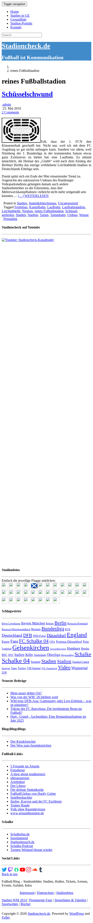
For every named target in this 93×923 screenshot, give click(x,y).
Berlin (60, 623)
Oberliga (53, 655)
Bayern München (33, 623)
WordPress (76, 913)
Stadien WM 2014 (14, 900)
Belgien (50, 623)
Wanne (84, 215)
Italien (19, 655)
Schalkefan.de (20, 834)
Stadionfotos (64, 893)
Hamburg (73, 648)
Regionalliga (67, 655)
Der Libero (18, 786)
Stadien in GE (20, 15)
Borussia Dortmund (77, 623)
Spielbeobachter (21, 797)
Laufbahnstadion (73, 207)
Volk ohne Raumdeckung (27, 809)
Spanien (35, 662)
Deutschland (12, 635)
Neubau (27, 211)
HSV (11, 655)
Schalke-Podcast (21, 846)
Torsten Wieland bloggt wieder (31, 850)
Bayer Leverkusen (11, 623)
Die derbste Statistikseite (27, 790)
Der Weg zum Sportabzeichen (30, 745)
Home (14, 11)
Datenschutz (45, 893)
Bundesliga (53, 628)
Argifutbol (17, 782)
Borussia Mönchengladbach (16, 629)
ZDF (4, 672)
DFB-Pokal (39, 635)
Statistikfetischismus (42, 203)
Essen (6, 641)
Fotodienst (17, 770)
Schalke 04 (16, 660)
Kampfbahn (37, 207)
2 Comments (10, 112)
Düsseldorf (56, 635)
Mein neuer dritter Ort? (26, 693)
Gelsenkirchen (30, 647)
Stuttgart (6, 668)
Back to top (10, 874)
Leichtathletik (11, 211)
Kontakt (15, 27)
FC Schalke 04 (34, 641)
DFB (27, 635)
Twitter (22, 668)
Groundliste (18, 19)
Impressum (27, 893)
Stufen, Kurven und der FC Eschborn (36, 801)
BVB (67, 629)
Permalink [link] (10, 219)
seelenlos (8, 215)
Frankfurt (6, 648)
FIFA (52, 641)
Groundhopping (58, 649)
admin (6, 104)
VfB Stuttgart (34, 668)
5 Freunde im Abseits (24, 766)
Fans (14, 641)
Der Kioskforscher (23, 741)
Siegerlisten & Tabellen (70, 900)
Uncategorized (68, 203)
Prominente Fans (40, 900)
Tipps (14, 668)
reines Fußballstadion (49, 211)
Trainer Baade (20, 805)
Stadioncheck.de (26, 46)
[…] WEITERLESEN (33, 196)
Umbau (72, 215)
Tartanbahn (58, 215)
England (77, 635)
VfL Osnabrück (49, 668)
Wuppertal (79, 668)
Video (64, 667)
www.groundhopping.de (27, 813)
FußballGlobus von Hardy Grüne (33, 793)
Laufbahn (53, 207)
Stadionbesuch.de (22, 842)
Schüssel (71, 211)
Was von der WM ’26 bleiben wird (34, 697)
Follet (6, 917)
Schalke (83, 654)
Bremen (36, 629)
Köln (29, 655)
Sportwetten (10, 904)
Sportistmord (19, 838)
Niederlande (40, 655)
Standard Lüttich (80, 662)
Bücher (25, 904)
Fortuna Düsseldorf (69, 641)
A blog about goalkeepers (27, 774)
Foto (86, 641)
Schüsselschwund (27, 94)
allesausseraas (19, 778)
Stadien (22, 203)
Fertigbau (20, 207)
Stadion (33, 215)
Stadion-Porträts (21, 23)
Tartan (44, 215)
